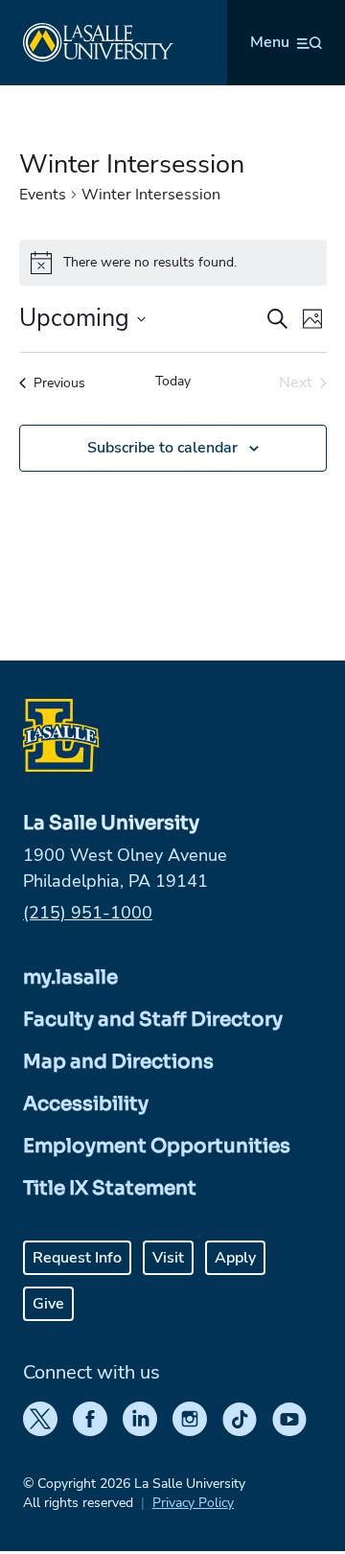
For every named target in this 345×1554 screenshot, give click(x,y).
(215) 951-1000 (87, 912)
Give (48, 1303)
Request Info (77, 1257)
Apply (235, 1257)
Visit (168, 1257)
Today (173, 381)
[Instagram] (189, 1419)
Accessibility (86, 1104)
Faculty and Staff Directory (153, 1020)
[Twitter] (40, 1419)
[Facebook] (90, 1419)
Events (42, 194)
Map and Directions (118, 1062)
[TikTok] (239, 1419)
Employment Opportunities (156, 1146)
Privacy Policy (193, 1503)
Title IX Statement (109, 1188)
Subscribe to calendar (162, 447)
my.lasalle (70, 977)
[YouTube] (289, 1419)
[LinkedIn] (140, 1419)
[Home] (98, 42)
